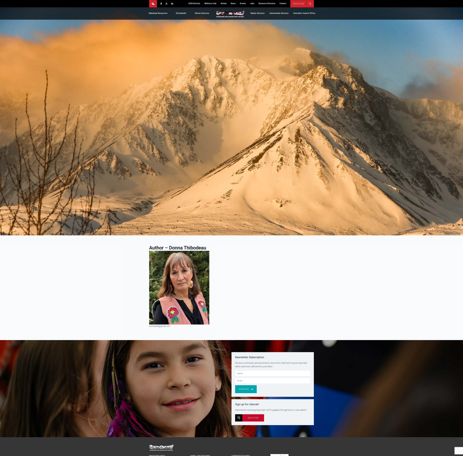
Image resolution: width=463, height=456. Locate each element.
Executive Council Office (304, 13)
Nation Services (258, 13)
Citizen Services (202, 13)
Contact (282, 3)
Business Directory (267, 3)
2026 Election (194, 3)
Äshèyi (224, 3)
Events (243, 3)
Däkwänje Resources (158, 13)
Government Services (279, 13)
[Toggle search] (310, 3)
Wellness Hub (210, 3)
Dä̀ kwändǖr (181, 13)
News (233, 3)
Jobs (252, 3)
